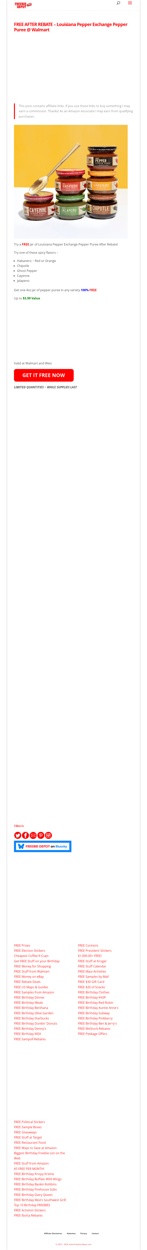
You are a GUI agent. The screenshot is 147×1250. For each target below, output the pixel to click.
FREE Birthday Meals (28, 1002)
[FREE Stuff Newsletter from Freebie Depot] (33, 838)
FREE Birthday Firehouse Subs (35, 1189)
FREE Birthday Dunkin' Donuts (35, 1023)
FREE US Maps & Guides (31, 987)
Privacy (83, 1233)
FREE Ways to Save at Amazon (35, 1148)
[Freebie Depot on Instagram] (48, 838)
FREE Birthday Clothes (93, 992)
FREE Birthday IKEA (27, 1034)
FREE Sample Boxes (28, 1127)
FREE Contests (88, 945)
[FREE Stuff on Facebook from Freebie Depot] (25, 838)
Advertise (71, 1233)
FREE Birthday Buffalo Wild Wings (38, 1179)
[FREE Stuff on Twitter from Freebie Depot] (18, 838)
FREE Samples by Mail (93, 976)
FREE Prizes (22, 945)
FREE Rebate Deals (27, 982)
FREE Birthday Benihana (31, 1008)
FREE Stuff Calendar (92, 966)
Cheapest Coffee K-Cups (31, 956)
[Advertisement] (73, 66)
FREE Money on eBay (29, 976)
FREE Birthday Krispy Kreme (34, 1174)
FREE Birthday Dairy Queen (33, 1195)
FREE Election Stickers (29, 950)
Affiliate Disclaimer (53, 1233)
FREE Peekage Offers (92, 1034)
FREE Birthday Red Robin (95, 1002)
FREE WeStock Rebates (94, 1028)
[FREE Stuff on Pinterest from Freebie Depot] (41, 838)
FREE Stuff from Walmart (32, 971)
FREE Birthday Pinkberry (95, 1018)
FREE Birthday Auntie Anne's (98, 1008)
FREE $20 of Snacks (91, 987)
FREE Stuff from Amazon (31, 1163)
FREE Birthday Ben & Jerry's (97, 1023)
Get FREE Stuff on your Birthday (37, 961)
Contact (95, 1233)
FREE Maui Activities (92, 971)
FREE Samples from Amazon (34, 992)
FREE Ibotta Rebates (28, 1215)
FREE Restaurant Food (30, 1142)
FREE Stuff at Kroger (92, 961)
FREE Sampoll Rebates (30, 1039)
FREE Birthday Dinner (29, 997)
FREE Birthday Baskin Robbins (35, 1184)
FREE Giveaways (25, 1132)
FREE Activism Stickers (30, 1210)
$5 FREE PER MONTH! (29, 1169)
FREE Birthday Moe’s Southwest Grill (40, 1200)
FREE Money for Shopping (32, 966)
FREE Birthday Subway (94, 1013)
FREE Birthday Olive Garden (33, 1013)
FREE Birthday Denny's (30, 1028)
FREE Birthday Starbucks (31, 1018)
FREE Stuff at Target (28, 1137)
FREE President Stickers (95, 950)
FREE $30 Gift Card (91, 982)
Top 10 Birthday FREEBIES (32, 1205)
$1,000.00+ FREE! (90, 956)
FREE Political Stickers (29, 1122)
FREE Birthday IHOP (92, 997)
